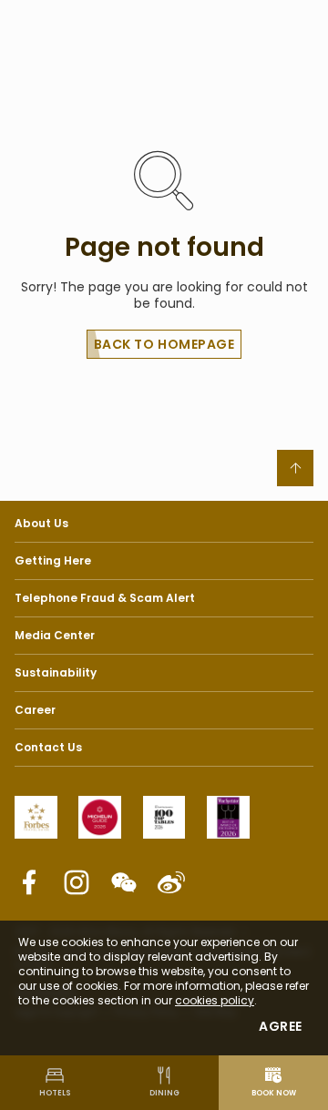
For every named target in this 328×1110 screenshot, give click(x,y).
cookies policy (214, 1000)
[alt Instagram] (76, 882)
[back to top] (295, 468)
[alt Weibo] (171, 882)
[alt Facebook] (29, 882)
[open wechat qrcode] (123, 882)
